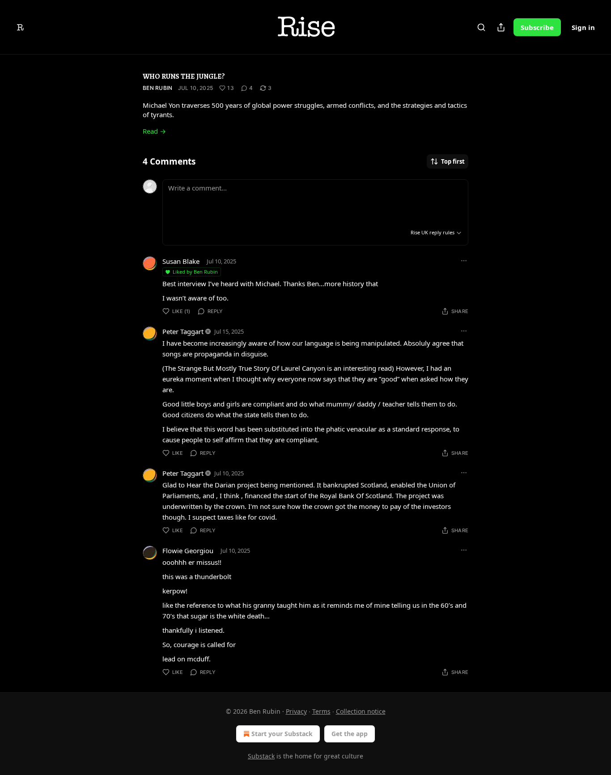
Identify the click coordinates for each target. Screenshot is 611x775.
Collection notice (361, 711)
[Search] (481, 27)
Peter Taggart (183, 331)
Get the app (349, 733)
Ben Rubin (158, 88)
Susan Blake (180, 261)
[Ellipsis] (464, 261)
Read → (154, 131)
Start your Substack (282, 733)
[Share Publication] (501, 27)
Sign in (583, 27)
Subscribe (537, 27)
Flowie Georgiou (187, 550)
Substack (261, 756)
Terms (321, 711)
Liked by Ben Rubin (195, 271)
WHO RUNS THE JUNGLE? (184, 76)
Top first (453, 161)
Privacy (296, 711)
